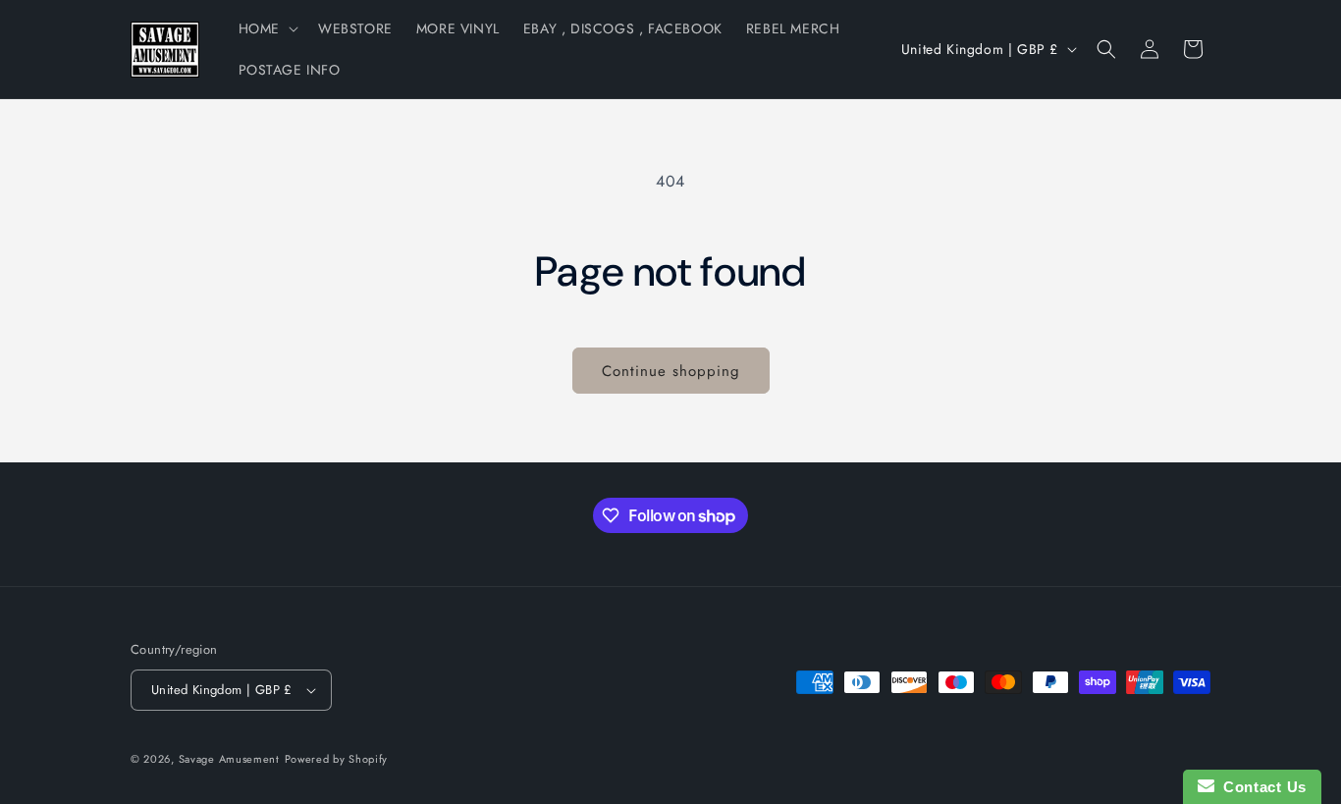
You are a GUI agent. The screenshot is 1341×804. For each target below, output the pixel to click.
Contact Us (1260, 786)
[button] (266, 28)
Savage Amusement (229, 759)
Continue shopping (671, 371)
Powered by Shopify (337, 759)
